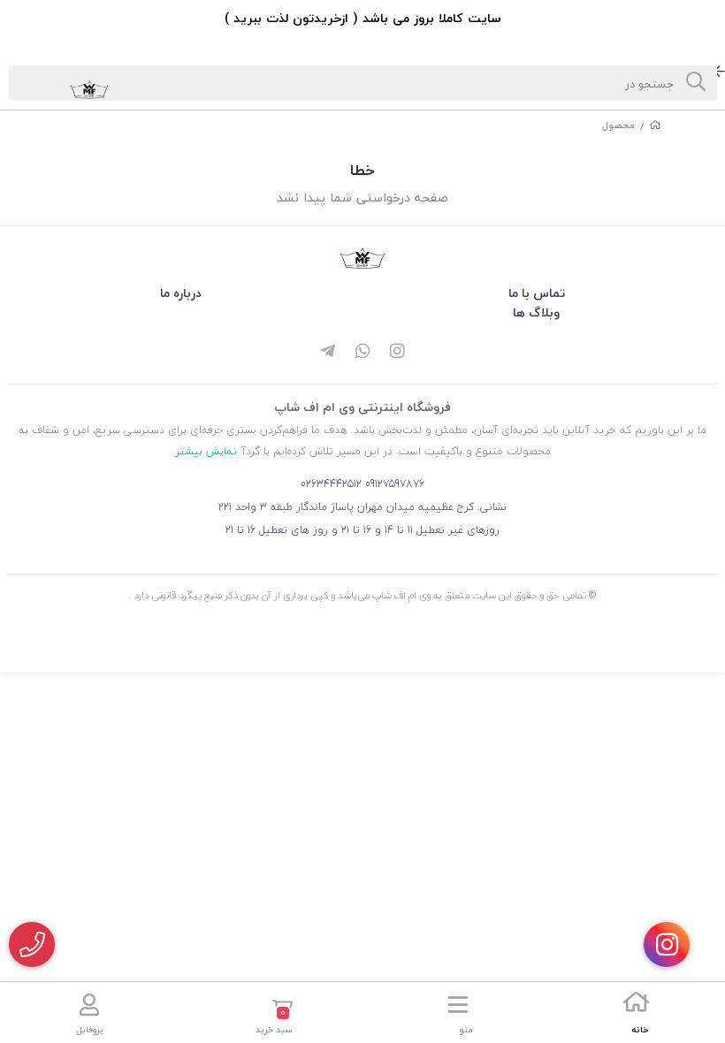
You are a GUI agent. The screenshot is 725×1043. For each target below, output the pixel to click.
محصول (618, 125)
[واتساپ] (362, 352)
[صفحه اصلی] (655, 125)
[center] (696, 83)
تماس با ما (536, 293)
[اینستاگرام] (397, 352)
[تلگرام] (327, 352)
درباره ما (181, 293)
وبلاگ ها (536, 312)
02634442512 (331, 484)
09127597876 (394, 484)
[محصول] (362, 258)
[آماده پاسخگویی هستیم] (32, 944)
